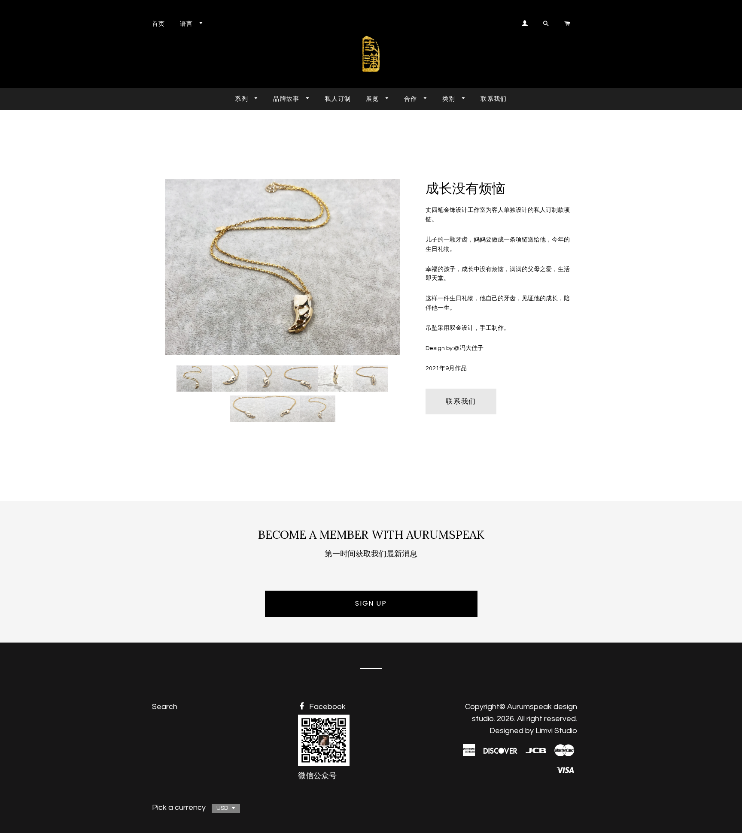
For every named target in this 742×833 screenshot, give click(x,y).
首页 (158, 23)
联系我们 (493, 98)
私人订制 (338, 98)
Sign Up (370, 603)
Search (164, 707)
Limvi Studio (556, 731)
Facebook (326, 707)
